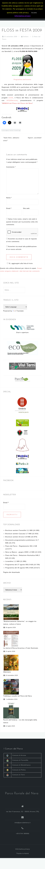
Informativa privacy (22, 849)
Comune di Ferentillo (20, 760)
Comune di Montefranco (21, 765)
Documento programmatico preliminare (20, 540)
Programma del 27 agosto (15, 564)
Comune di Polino (19, 770)
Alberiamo (7, 672)
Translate (20, 311)
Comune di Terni (18, 775)
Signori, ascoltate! (35, 138)
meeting (17, 130)
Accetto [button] (34, 12)
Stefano (25, 36)
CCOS (10, 98)
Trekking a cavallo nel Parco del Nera (17, 696)
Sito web (26, 208)
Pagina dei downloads (11, 572)
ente (11, 130)
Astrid (26, 853)
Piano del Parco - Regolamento (17, 546)
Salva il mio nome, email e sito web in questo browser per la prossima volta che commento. (22, 221)
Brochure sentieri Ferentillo (15, 530)
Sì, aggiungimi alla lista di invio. (21, 263)
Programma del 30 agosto (15, 568)
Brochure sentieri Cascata (15, 533)
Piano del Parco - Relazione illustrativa (20, 555)
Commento (11, 167)
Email (9, 208)
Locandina (9, 561)
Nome (9, 198)
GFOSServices (12, 100)
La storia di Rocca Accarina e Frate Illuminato (20, 648)
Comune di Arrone (19, 755)
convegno (5, 130)
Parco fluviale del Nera (21, 793)
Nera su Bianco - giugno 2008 (16, 552)
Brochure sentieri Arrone (14, 537)
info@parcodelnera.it (22, 822)
